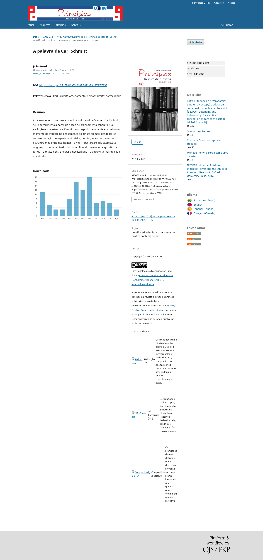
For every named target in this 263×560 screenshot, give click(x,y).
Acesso (231, 2)
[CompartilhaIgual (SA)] (141, 475)
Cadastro (219, 2)
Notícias (61, 25)
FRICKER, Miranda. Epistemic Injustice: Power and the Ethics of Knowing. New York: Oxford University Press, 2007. (207, 170)
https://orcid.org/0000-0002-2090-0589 (51, 73)
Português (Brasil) (204, 200)
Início (36, 36)
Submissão (195, 42)
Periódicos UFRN (201, 2)
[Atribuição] (137, 363)
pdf (139, 141)
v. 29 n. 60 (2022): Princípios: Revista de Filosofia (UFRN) (87, 36)
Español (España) (204, 209)
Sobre (75, 25)
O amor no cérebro (198, 131)
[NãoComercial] (139, 416)
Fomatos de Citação (144, 199)
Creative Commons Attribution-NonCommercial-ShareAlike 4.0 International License (152, 280)
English (198, 204)
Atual (31, 25)
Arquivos (45, 25)
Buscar (228, 25)
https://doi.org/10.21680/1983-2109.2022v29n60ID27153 (73, 85)
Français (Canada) (204, 213)
